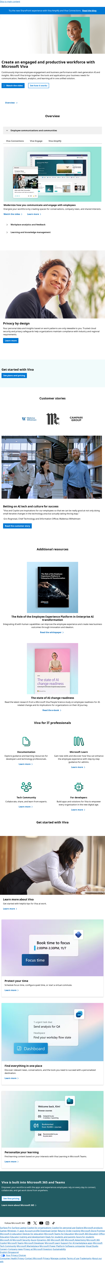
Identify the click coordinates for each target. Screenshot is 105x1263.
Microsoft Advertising (75, 1240)
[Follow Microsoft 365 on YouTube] (41, 1223)
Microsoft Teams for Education (59, 1233)
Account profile (32, 1230)
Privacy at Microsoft (33, 1249)
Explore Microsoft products (89, 1227)
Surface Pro (5, 1227)
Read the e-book (51, 710)
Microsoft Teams (15, 1243)
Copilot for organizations (39, 1227)
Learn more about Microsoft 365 (18, 1205)
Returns (61, 1230)
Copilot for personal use (63, 1227)
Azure (33, 1240)
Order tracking (73, 1230)
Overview (10, 102)
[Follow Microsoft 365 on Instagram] (47, 1223)
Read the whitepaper (50, 632)
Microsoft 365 (57, 1240)
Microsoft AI (6, 1240)
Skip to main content (10, 1)
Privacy (46, 1258)
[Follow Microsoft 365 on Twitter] (35, 1223)
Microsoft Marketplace (28, 1246)
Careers (4, 1249)
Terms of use (73, 1258)
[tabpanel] (52, 485)
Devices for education (33, 1233)
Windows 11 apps (15, 1230)
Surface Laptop (19, 1227)
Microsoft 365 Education (86, 1233)
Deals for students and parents (60, 1237)
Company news (15, 1249)
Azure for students (85, 1237)
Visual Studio (92, 1246)
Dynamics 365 (43, 1240)
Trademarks (86, 1258)
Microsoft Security (21, 1240)
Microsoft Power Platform (52, 1246)
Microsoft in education (11, 1233)
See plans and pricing (14, 375)
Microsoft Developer (34, 1243)
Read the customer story (17, 526)
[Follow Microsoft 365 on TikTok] (53, 1223)
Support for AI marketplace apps (76, 1243)
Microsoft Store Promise (93, 1230)
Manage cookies (58, 1258)
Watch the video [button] (14, 85)
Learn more (33, 214)
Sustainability (59, 1249)
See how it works (38, 85)
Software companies (75, 1246)
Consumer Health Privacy (12, 1258)
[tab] (15, 141)
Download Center (48, 1230)
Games (3, 1230)
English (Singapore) (9, 1252)
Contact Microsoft (34, 1258)
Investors (47, 1249)
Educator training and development (27, 1237)
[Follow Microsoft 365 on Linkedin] (29, 1223)
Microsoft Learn (52, 1243)
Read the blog (89, 10)
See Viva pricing (11, 1198)
